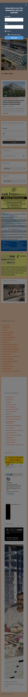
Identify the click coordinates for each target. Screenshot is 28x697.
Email (6, 24)
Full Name (7, 16)
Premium (8, 31)
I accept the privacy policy (15, 34)
